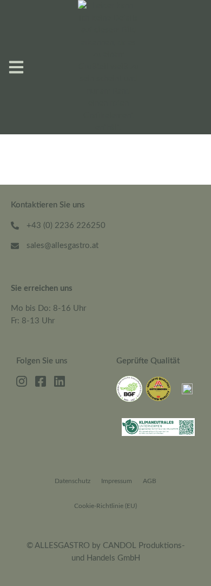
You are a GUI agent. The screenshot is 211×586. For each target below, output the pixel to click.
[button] (16, 67)
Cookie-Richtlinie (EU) (105, 506)
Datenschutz (72, 481)
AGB (149, 481)
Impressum (116, 481)
